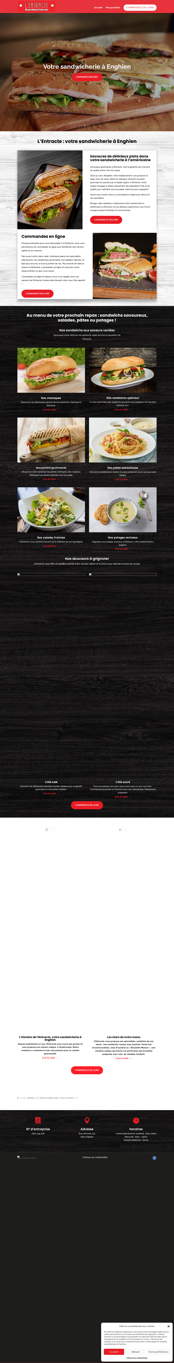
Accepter (114, 1352)
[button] (168, 1326)
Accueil (98, 8)
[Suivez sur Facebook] (154, 1158)
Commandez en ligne (140, 7)
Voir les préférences (158, 1352)
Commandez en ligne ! (87, 77)
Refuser (135, 1352)
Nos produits (113, 8)
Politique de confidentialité (136, 1358)
